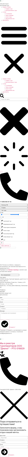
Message (2, 311)
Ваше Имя (2, 435)
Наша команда (9, 15)
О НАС (4, 12)
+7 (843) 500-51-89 (17, 293)
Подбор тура (8, 8)
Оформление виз (9, 18)
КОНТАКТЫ (6, 20)
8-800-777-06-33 (13, 294)
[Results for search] (14, 156)
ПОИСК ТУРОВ (7, 7)
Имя (1, 297)
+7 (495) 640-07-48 (10, 291)
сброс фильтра (5, 245)
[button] (14, 49)
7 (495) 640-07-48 (6, 386)
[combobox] (14, 99)
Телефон (2, 306)
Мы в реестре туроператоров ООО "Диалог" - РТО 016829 (12, 346)
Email (1, 302)
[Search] (1, 171)
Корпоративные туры (11, 10)
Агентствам (8, 17)
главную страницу (13, 269)
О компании (8, 13)
